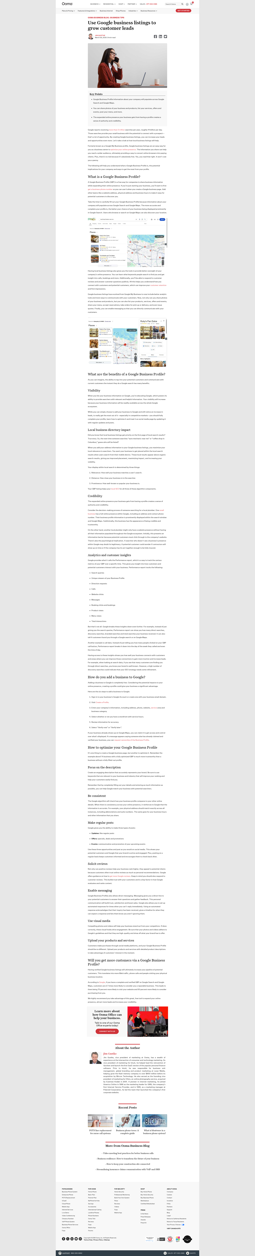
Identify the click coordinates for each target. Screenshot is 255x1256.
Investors (170, 1201)
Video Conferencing (68, 1216)
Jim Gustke (100, 35)
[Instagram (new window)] (80, 1239)
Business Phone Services (70, 1225)
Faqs (63, 1230)
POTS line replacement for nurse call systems (100, 1132)
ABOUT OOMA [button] (172, 1189)
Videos (116, 1207)
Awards (143, 1220)
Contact (169, 1198)
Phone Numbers (93, 1216)
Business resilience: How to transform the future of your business (128, 1158)
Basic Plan (91, 1195)
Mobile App (66, 1207)
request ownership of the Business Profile (131, 740)
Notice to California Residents (176, 1219)
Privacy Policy (98, 1240)
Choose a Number (68, 1219)
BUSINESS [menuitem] (94, 4)
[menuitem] (148, 4)
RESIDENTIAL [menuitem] (108, 4)
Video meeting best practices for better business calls (128, 1153)
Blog (168, 1213)
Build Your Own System (121, 1198)
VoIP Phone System (68, 1222)
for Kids (94, 1201)
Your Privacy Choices (174, 1225)
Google (102, 982)
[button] (153, 1210)
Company (170, 1192)
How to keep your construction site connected (128, 1163)
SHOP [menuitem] (121, 4)
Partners (169, 1207)
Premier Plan (92, 1198)
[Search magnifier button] (182, 4)
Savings (90, 1204)
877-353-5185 (151, 4)
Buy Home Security (147, 1195)
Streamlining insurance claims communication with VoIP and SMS (128, 1169)
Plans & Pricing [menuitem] (67, 11)
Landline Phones (93, 1213)
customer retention (158, 285)
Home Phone (92, 1192)
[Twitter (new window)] (67, 1239)
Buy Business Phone (147, 1198)
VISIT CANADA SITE (173, 1228)
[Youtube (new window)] (76, 1239)
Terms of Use (88, 1240)
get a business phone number (100, 189)
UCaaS (64, 1201)
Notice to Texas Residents (175, 1222)
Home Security (119, 1192)
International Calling (94, 1210)
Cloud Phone (66, 1204)
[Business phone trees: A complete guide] (127, 1120)
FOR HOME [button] (92, 1189)
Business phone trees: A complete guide (127, 1132)
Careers (169, 1195)
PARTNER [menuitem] (131, 4)
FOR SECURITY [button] (119, 1189)
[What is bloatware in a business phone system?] (154, 1120)
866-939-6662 (76, 1253)
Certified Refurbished (148, 1204)
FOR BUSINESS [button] (67, 1189)
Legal (169, 1216)
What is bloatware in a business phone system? (154, 1132)
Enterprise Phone (67, 1195)
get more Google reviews (120, 876)
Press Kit (143, 1223)
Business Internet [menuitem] (106, 11)
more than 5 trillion (117, 130)
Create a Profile (102, 702)
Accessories (92, 1207)
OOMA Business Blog (98, 18)
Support (169, 1210)
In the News (144, 1214)
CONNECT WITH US (107, 1031)
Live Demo (65, 1213)
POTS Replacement (68, 1198)
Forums (90, 1230)
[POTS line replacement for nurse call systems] (100, 1120)
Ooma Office (66, 1227)
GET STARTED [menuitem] (183, 11)
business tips (117, 18)
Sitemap (107, 1240)
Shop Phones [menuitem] (121, 11)
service (154, 708)
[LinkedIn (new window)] (72, 1239)
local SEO (115, 489)
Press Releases (146, 1217)
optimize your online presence (123, 149)
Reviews (91, 1222)
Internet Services (67, 1210)
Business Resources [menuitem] (148, 11)
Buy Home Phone (146, 1192)
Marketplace (145, 1201)
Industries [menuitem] (132, 11)
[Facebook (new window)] (63, 1239)
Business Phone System (69, 1192)
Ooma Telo (91, 1219)
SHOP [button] (143, 1189)
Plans (116, 1201)
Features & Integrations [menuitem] (86, 11)
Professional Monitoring (122, 1195)
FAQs (168, 1204)
